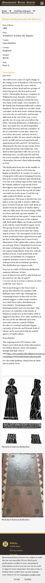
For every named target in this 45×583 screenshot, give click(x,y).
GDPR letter (15, 546)
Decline (28, 579)
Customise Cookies (28, 575)
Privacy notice (16, 550)
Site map (14, 554)
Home (4, 11)
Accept (17, 579)
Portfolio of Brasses (22, 11)
